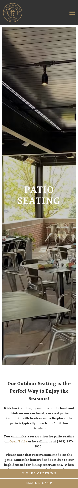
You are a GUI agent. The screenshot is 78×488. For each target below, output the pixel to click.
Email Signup (39, 483)
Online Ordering (39, 473)
